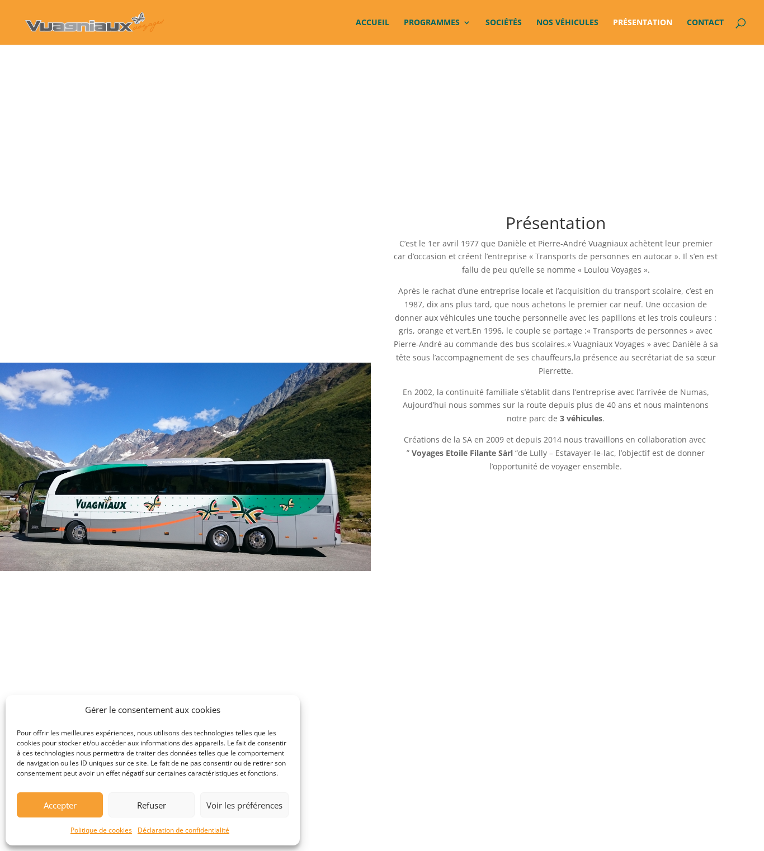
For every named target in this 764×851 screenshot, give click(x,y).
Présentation (642, 22)
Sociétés (503, 22)
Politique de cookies (101, 830)
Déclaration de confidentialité (183, 830)
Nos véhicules (567, 22)
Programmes (432, 22)
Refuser (151, 805)
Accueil (372, 22)
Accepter (60, 805)
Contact (705, 22)
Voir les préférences (244, 805)
